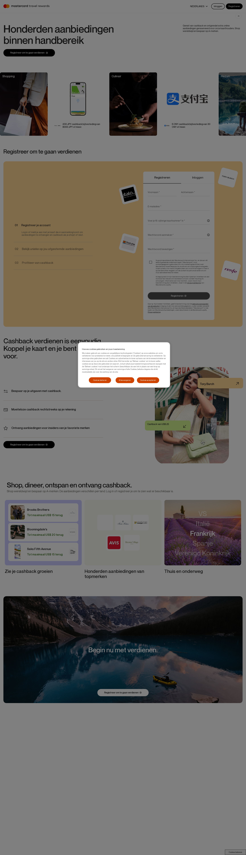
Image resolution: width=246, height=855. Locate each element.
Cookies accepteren (148, 380)
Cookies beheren (100, 380)
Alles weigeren (125, 380)
